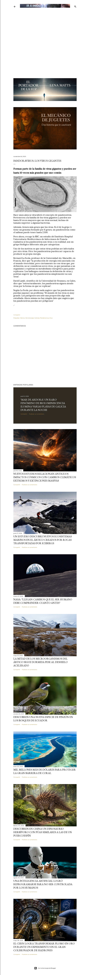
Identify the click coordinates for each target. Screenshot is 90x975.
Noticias (36, 318)
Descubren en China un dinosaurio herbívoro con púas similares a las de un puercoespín (42, 832)
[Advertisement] (45, 23)
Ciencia (22, 318)
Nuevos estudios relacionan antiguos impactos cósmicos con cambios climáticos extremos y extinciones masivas (44, 477)
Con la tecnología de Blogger (47, 968)
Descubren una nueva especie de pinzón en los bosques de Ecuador (43, 718)
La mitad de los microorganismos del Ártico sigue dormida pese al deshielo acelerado (40, 662)
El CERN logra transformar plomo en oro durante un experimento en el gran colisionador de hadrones (44, 947)
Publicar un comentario (36, 414)
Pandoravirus (44, 318)
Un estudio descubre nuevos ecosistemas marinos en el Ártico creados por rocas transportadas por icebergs (42, 540)
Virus (50, 318)
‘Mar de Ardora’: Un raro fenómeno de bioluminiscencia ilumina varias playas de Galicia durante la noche (43, 405)
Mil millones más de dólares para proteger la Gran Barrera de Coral (44, 771)
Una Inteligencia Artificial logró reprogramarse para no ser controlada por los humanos (42, 884)
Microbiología (29, 318)
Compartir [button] (16, 315)
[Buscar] (75, 6)
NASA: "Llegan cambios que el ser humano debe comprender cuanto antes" (42, 601)
